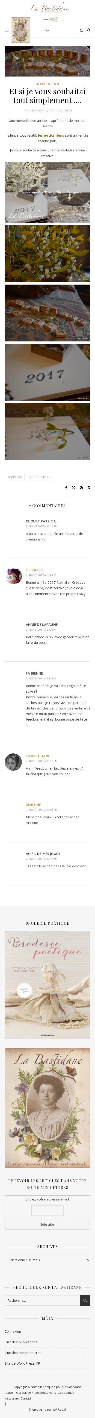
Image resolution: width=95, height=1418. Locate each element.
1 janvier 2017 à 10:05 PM (41, 526)
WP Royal (59, 1409)
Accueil (9, 1392)
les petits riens (51, 135)
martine (33, 804)
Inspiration (47, 84)
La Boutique (66, 1392)
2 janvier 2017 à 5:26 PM (41, 629)
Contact (26, 1398)
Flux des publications (21, 1342)
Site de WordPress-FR (22, 1363)
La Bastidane (38, 755)
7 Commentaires (59, 110)
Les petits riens (45, 1392)
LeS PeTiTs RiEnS (39, 477)
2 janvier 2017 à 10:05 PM (41, 761)
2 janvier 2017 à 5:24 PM (41, 575)
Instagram (12, 1398)
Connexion (13, 1331)
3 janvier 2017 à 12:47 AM (41, 858)
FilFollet (34, 570)
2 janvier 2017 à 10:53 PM (41, 809)
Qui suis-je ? (24, 1392)
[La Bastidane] (21, 30)
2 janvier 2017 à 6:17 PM (41, 678)
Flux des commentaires (23, 1352)
